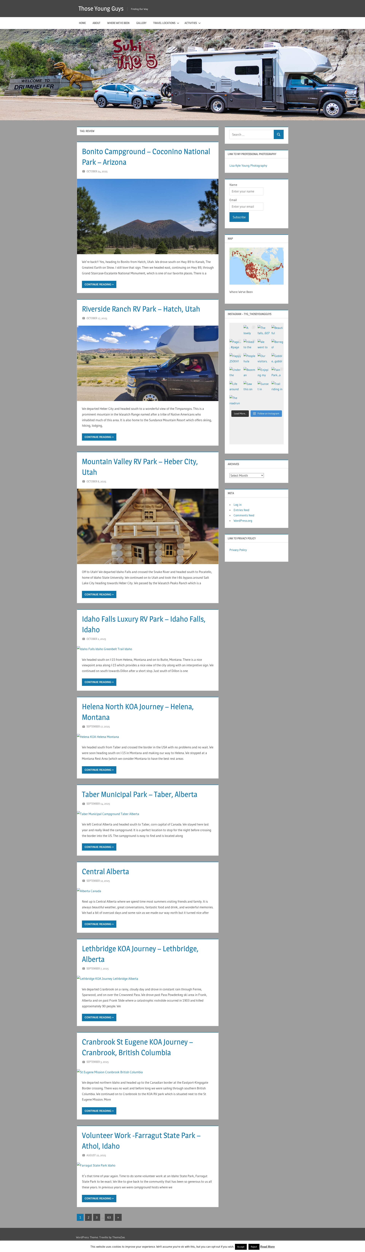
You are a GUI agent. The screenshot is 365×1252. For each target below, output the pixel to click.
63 (109, 1217)
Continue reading (98, 284)
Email (233, 200)
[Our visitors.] (264, 359)
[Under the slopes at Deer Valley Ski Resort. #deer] (235, 373)
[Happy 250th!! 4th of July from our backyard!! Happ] (235, 359)
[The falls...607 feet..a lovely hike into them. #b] (264, 331)
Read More (267, 1246)
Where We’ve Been (118, 23)
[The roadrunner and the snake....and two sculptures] (235, 401)
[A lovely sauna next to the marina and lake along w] (250, 331)
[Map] (256, 266)
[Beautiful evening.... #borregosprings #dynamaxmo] (277, 331)
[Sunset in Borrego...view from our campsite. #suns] (264, 387)
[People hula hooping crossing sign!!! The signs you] (250, 359)
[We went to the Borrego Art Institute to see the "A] (264, 345)
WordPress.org (243, 520)
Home (82, 23)
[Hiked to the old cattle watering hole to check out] (250, 345)
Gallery (141, 23)
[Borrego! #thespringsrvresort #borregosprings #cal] (277, 345)
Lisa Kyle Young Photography (248, 165)
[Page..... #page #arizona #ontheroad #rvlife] (235, 345)
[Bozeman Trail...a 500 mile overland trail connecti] (250, 373)
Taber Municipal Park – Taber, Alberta (139, 794)
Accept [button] (240, 1246)
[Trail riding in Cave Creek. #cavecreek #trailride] (277, 387)
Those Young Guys (101, 8)
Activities (191, 23)
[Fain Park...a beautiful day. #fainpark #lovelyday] (277, 373)
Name (233, 185)
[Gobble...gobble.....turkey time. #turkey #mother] (277, 359)
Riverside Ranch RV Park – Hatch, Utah (141, 308)
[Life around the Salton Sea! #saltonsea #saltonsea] (235, 387)
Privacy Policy (238, 550)
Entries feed (241, 510)
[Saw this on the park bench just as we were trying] (250, 387)
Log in (238, 504)
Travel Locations (164, 23)
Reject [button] (254, 1246)
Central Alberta (105, 871)
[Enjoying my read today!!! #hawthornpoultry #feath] (264, 373)
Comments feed (244, 515)
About (96, 23)
